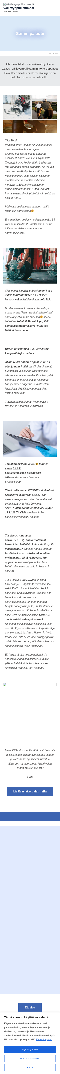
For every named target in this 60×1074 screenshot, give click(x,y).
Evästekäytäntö (44, 1039)
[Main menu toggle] (53, 8)
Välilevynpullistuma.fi (18, 8)
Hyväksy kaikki (30, 1049)
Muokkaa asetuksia (30, 1058)
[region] (30, 1043)
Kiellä (30, 1067)
